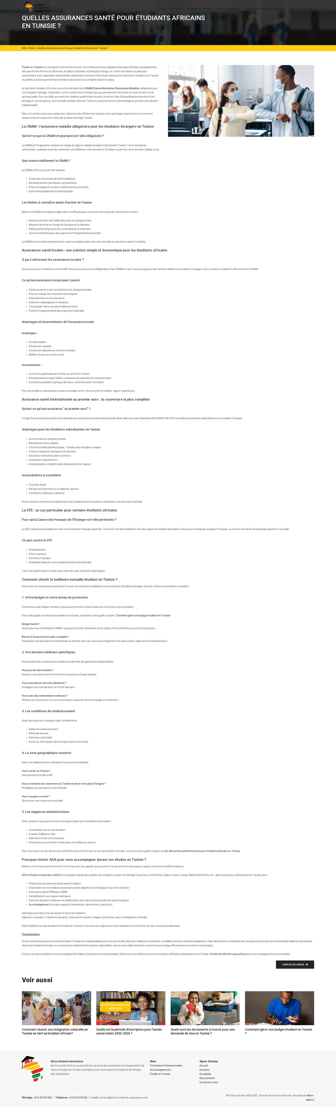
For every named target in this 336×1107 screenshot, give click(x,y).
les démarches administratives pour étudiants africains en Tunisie (202, 851)
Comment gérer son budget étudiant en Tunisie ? (278, 1031)
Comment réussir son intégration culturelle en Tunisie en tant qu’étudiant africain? (55, 1031)
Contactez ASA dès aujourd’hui (227, 954)
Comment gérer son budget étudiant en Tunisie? (143, 615)
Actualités (205, 1074)
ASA (24, 48)
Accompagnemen (39, 904)
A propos (177, 9)
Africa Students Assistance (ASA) (41, 875)
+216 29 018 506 (37, 1097)
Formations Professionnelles (265, 9)
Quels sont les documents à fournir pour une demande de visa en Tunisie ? (203, 1031)
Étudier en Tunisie (200, 9)
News (32, 48)
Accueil (161, 9)
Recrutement (207, 1078)
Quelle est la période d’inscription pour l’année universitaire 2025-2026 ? (129, 1031)
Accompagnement (228, 9)
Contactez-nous (301, 9)
